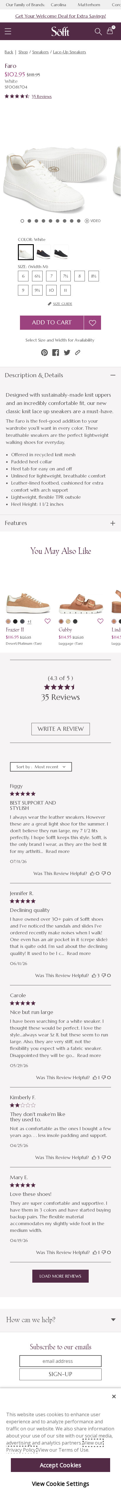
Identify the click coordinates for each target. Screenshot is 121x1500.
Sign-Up (60, 1374)
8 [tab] (71, 220)
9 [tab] (78, 220)
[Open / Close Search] (98, 31)
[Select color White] (26, 252)
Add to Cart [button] (52, 322)
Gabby (65, 629)
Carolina (58, 4)
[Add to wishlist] (47, 621)
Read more (58, 851)
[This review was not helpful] (103, 873)
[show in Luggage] (61, 621)
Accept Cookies (60, 1465)
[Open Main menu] (7, 31)
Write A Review (61, 729)
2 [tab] (29, 220)
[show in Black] (75, 621)
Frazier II (15, 629)
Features (16, 523)
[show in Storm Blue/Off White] (22, 621)
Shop (23, 52)
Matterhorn (89, 4)
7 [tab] (64, 220)
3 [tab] (36, 220)
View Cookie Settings (60, 1484)
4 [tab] (43, 220)
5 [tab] (50, 220)
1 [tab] (22, 220)
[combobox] (41, 767)
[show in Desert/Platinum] (8, 621)
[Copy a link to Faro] (78, 352)
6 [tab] (57, 220)
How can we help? (31, 1319)
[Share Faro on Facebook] (55, 352)
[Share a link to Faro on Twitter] (67, 352)
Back (9, 52)
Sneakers (40, 52)
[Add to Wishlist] (92, 323)
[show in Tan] (68, 621)
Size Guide (62, 303)
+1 (29, 621)
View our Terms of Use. (63, 1450)
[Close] (113, 1396)
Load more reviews (60, 1276)
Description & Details (34, 375)
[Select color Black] (61, 252)
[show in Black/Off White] (15, 621)
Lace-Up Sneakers (69, 52)
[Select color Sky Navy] (43, 252)
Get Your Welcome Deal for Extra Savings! (60, 16)
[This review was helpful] (92, 873)
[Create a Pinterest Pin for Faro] (44, 352)
